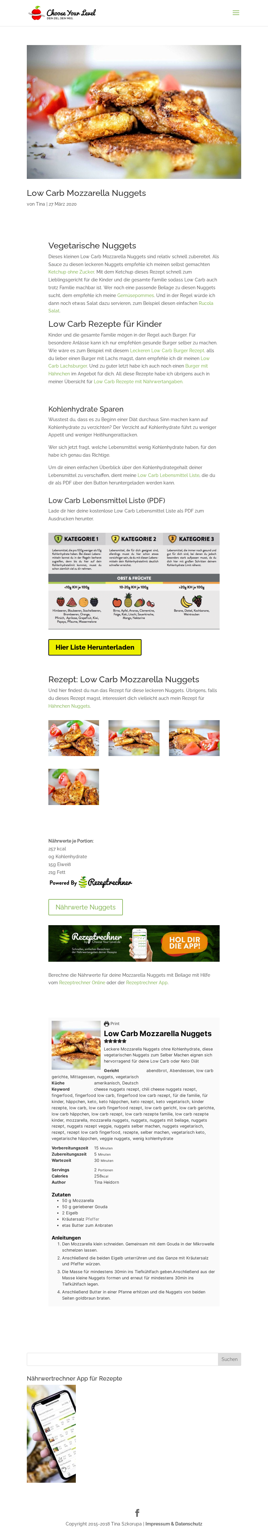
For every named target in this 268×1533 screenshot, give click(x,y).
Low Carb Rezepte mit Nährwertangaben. (138, 381)
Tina (40, 204)
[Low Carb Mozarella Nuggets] (134, 756)
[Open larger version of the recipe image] (76, 1045)
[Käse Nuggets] (73, 756)
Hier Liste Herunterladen (95, 647)
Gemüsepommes (135, 295)
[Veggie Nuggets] (73, 805)
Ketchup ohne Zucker (71, 272)
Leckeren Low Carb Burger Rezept (167, 350)
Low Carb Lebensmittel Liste (168, 475)
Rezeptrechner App (147, 982)
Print (114, 1023)
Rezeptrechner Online (82, 982)
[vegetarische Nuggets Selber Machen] (194, 756)
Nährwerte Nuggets (86, 907)
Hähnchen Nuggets (69, 706)
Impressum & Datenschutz (173, 1523)
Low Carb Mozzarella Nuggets (86, 193)
